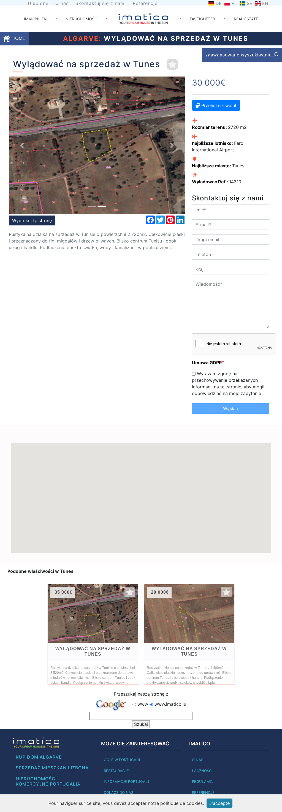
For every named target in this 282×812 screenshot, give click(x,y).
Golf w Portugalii (122, 759)
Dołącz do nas (118, 792)
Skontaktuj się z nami (100, 3)
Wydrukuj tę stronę (32, 220)
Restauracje (116, 771)
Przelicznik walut (218, 105)
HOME (18, 38)
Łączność (202, 771)
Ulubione (38, 3)
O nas (62, 3)
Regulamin (202, 781)
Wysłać (230, 408)
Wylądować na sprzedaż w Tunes (92, 651)
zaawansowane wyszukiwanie (238, 55)
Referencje (145, 3)
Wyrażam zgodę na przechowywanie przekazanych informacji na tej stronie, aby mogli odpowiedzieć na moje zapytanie (228, 383)
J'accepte (219, 803)
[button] (22, 145)
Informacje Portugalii (126, 781)
